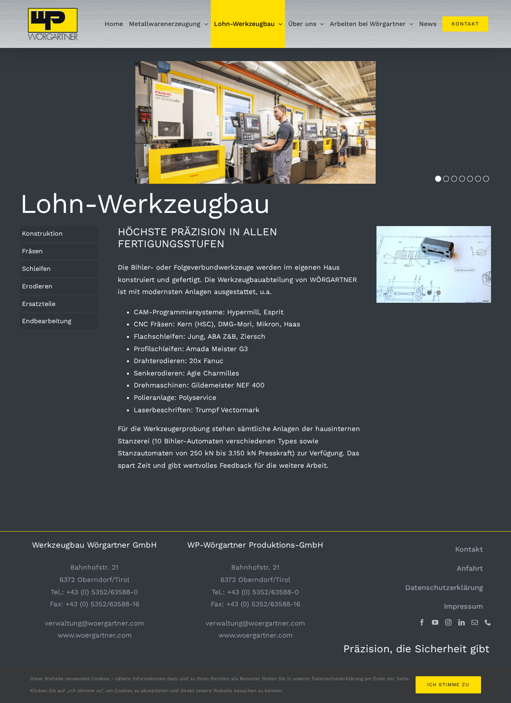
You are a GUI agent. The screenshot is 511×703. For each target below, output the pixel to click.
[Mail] (474, 622)
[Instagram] (448, 622)
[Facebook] (422, 622)
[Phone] (488, 622)
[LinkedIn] (461, 622)
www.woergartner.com (94, 635)
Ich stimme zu (448, 684)
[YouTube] (435, 622)
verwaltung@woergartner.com (94, 623)
